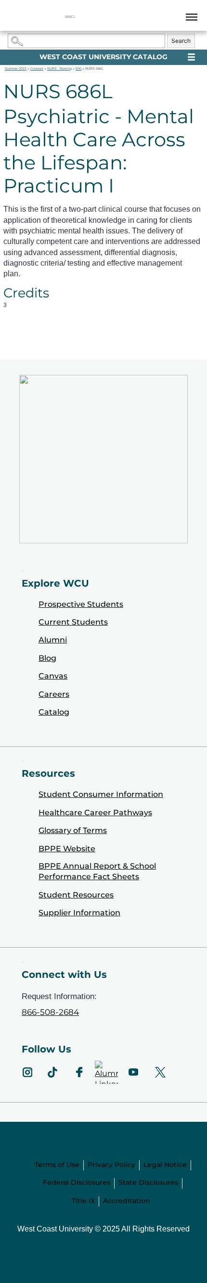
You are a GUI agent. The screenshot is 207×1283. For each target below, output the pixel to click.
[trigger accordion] (23, 962)
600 (78, 68)
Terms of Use (57, 1164)
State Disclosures (148, 1182)
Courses (36, 68)
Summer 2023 (15, 68)
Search (181, 40)
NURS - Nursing (59, 68)
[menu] (190, 17)
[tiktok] (52, 1072)
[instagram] (27, 1072)
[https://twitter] (160, 1072)
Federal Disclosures (76, 1182)
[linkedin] (106, 1072)
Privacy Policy (111, 1164)
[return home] (70, 16)
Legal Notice (165, 1164)
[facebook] (79, 1072)
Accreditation (126, 1200)
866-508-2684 (50, 1012)
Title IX (83, 1200)
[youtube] (133, 1072)
